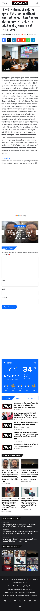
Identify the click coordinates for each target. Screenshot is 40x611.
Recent (18, 398)
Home (9, 586)
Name (4, 280)
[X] (9, 40)
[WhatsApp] (28, 40)
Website (4, 297)
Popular (7, 398)
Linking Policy (30, 592)
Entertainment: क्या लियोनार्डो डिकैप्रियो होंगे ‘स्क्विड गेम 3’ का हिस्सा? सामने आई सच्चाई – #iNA (25, 415)
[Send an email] (10, 34)
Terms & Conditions (31, 595)
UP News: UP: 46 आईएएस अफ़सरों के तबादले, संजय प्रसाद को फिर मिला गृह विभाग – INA (25, 425)
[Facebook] (4, 40)
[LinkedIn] (14, 40)
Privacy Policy (23, 586)
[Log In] (37, 4)
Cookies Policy (27, 589)
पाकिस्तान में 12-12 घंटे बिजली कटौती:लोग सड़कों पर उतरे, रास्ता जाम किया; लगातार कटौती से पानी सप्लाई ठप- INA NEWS (20, 234)
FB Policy (22, 592)
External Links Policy (11, 592)
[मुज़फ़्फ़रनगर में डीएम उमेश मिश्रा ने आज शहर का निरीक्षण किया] (7, 447)
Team (31, 586)
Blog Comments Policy (15, 589)
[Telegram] (33, 40)
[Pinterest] (19, 40)
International (20, 227)
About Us (15, 586)
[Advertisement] (20, 188)
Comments (31, 398)
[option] (20, 232)
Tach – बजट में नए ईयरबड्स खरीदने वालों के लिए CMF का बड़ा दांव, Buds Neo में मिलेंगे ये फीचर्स (29, 503)
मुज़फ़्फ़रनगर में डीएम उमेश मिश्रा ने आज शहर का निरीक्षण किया (26, 445)
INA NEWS (6, 34)
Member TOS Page (8, 595)
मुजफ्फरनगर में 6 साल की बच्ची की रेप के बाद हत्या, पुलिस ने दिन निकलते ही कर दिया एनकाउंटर (26, 405)
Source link (6, 158)
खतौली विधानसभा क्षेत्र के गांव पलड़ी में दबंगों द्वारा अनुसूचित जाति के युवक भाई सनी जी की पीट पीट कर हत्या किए (26, 436)
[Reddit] (23, 40)
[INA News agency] (20, 3)
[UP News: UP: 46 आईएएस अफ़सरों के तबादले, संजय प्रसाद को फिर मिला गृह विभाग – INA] (7, 425)
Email (4, 289)
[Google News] (20, 216)
